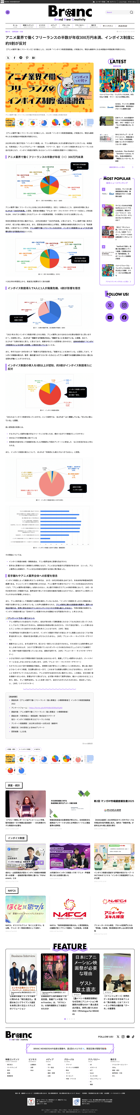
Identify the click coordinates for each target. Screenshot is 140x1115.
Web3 (92, 1073)
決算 (31, 1067)
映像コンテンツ (28, 26)
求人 (113, 1076)
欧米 (67, 1070)
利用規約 (84, 1093)
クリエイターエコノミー (120, 1065)
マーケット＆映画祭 (72, 1067)
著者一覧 (17, 1093)
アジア (68, 1073)
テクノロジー (79, 26)
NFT (91, 1070)
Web (49, 1070)
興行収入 (10, 1065)
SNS (49, 1065)
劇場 (8, 1073)
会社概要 (106, 1093)
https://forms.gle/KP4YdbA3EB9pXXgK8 (45, 707)
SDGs (114, 1067)
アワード (69, 1065)
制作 (8, 1070)
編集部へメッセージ (26, 1093)
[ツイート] (8, 57)
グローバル (66, 26)
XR (91, 1065)
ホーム (15, 26)
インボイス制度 (25, 749)
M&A (31, 1070)
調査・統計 (11, 749)
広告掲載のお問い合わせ (40, 1093)
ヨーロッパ (69, 1076)
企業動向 (33, 1065)
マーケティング (12, 1067)
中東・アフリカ (71, 1079)
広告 (49, 1076)
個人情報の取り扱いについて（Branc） (70, 1093)
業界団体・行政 (117, 1073)
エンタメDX (93, 1076)
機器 (91, 1084)
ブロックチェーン (95, 1079)
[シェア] (14, 57)
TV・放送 (51, 1067)
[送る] (20, 57)
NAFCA (38, 749)
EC (91, 1081)
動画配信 (10, 1076)
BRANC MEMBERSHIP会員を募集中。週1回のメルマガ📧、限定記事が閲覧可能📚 (70, 1048)
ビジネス (42, 26)
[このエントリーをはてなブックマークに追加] (33, 57)
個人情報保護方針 (53, 1093)
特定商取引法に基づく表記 (95, 1093)
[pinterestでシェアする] (27, 57)
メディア (54, 26)
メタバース (93, 1067)
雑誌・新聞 (51, 1073)
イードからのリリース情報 (118, 1093)
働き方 (93, 26)
